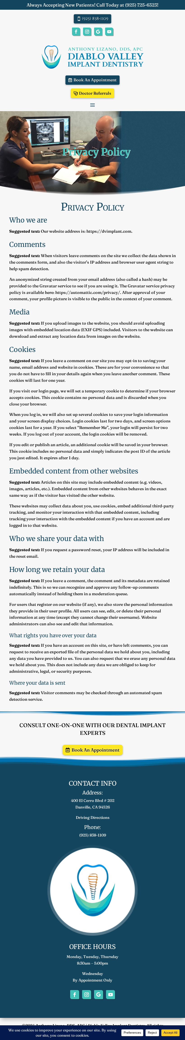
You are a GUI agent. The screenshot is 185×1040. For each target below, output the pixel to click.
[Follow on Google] (98, 32)
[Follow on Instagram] (87, 32)
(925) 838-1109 (95, 18)
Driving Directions (92, 817)
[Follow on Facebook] (76, 32)
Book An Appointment (95, 79)
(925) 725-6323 (141, 5)
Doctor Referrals (95, 93)
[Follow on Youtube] (109, 32)
